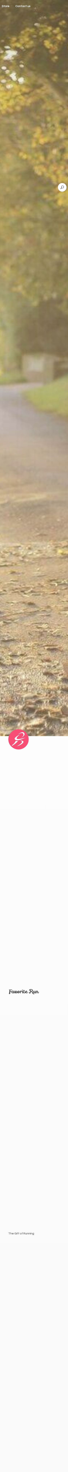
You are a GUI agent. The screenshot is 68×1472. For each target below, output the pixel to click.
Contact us (22, 6)
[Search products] (62, 187)
